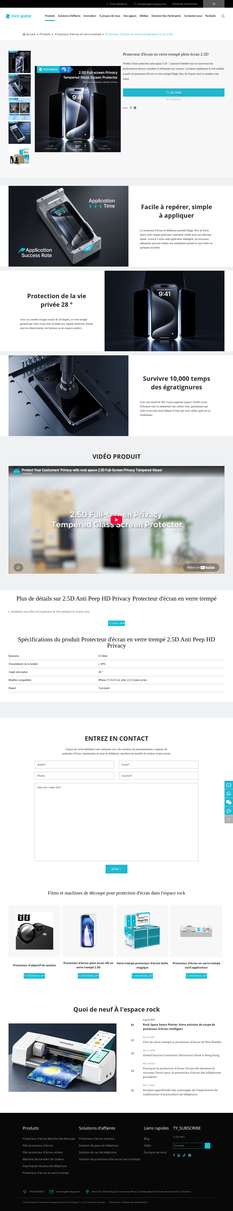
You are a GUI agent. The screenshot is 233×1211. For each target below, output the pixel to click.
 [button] (18, 54)
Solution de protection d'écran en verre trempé (109, 1159)
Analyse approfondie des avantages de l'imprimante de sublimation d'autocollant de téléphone (180, 1092)
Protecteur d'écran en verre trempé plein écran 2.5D (139, 34)
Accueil (30, 34)
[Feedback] (228, 810)
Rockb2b (210, 15)
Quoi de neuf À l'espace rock (116, 1009)
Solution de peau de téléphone (99, 1145)
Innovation (90, 15)
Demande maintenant (184, 3)
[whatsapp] (228, 793)
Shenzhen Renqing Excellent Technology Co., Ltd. (62, 1202)
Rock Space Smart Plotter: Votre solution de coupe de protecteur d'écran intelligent (179, 1027)
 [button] (18, 164)
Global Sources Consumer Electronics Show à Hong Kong (181, 1055)
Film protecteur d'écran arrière (43, 1152)
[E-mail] (228, 785)
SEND (115, 869)
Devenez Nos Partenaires (166, 15)
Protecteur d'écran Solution (97, 1139)
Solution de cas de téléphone (97, 1152)
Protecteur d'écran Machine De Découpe (49, 1139)
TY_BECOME (173, 92)
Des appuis (129, 15)
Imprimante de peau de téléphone (45, 1166)
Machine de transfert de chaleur (43, 1159)
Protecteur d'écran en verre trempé (78, 34)
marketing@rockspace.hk (151, 4)
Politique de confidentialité (134, 1202)
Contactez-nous (193, 15)
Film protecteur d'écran (38, 1145)
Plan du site (114, 1202)
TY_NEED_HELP (174, 99)
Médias (144, 15)
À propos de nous (109, 15)
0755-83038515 (118, 4)
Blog (146, 1139)
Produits (50, 15)
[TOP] (228, 819)
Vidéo (147, 1145)
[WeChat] (228, 802)
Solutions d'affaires (69, 15)
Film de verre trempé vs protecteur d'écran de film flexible (182, 1042)
